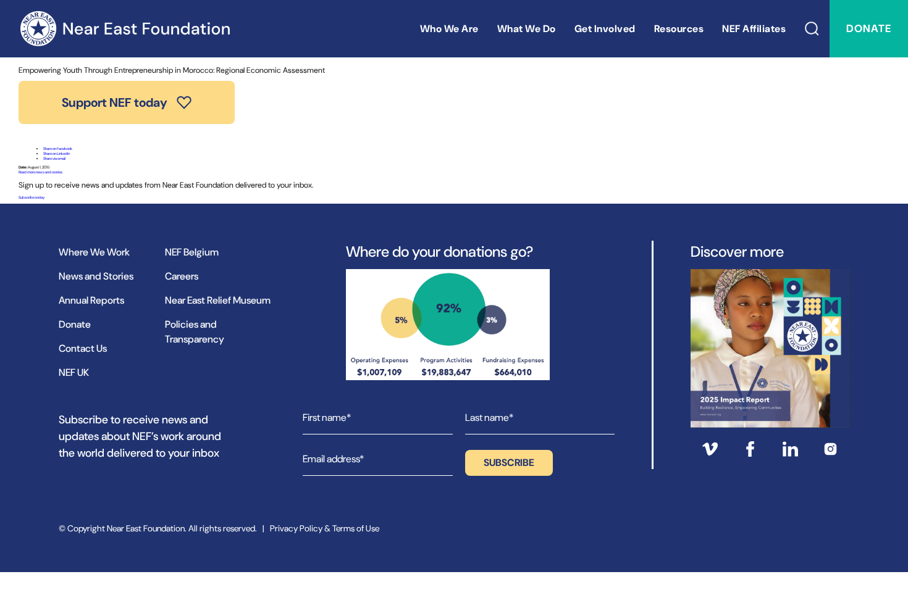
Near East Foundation (125, 28)
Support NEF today (114, 102)
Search (812, 28)
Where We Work (94, 252)
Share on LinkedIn (56, 153)
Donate (868, 28)
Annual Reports (91, 300)
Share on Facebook (57, 148)
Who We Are (449, 28)
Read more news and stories (40, 172)
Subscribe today (31, 197)
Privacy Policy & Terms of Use (324, 528)
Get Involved (605, 28)
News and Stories (96, 276)
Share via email (54, 158)
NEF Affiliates (754, 28)
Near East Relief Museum (218, 300)
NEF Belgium (192, 252)
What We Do (526, 28)
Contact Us (83, 348)
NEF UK (74, 372)
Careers (181, 276)
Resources (679, 28)
